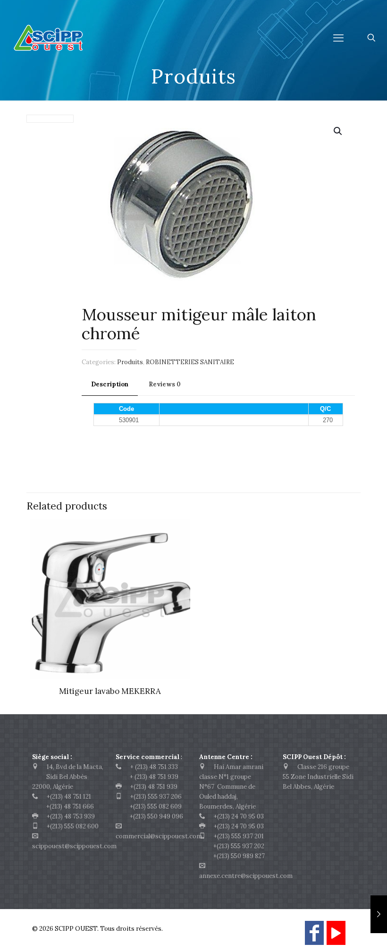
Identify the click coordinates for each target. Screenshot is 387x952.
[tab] (110, 384)
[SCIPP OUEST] (66, 37)
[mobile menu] (338, 38)
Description (109, 384)
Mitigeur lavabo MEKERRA (110, 691)
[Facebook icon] (314, 937)
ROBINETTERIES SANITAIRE (190, 362)
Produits (130, 362)
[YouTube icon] (336, 937)
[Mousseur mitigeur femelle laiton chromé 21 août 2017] (378, 914)
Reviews (165, 384)
